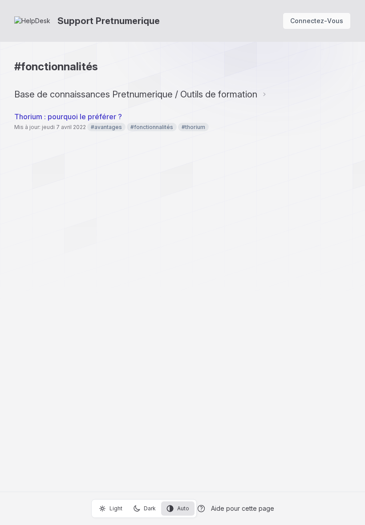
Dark (150, 508)
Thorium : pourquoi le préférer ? (68, 116)
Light (116, 508)
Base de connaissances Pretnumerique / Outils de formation (135, 94)
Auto (183, 508)
